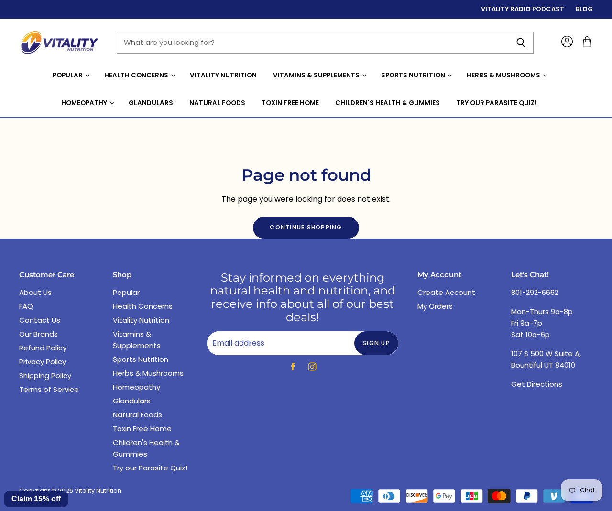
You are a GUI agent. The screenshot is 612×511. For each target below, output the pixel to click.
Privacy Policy (42, 362)
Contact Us (39, 320)
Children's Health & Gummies (387, 103)
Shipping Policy (45, 375)
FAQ (26, 306)
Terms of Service (49, 389)
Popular (68, 75)
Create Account (446, 292)
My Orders (435, 306)
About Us (35, 292)
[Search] (521, 43)
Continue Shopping (306, 227)
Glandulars (151, 103)
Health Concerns (137, 75)
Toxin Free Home (290, 103)
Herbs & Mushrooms (504, 75)
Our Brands (38, 334)
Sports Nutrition (414, 75)
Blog (584, 9)
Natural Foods (217, 103)
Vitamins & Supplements (317, 75)
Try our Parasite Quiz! (496, 103)
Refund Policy (42, 348)
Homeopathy (85, 103)
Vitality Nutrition (223, 75)
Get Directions (536, 384)
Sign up (376, 343)
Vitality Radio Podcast (522, 9)
